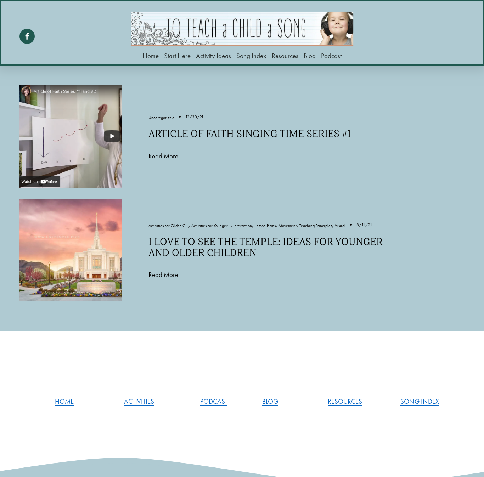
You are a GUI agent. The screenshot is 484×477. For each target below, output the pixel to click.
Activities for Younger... (211, 225)
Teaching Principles (315, 225)
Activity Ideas (213, 56)
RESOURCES (345, 401)
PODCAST (213, 401)
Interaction (242, 225)
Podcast (331, 56)
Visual (340, 225)
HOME (64, 401)
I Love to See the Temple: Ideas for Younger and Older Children (265, 247)
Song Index (251, 56)
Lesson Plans (265, 225)
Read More (163, 156)
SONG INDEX (419, 401)
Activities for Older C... (168, 225)
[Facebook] (27, 36)
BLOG (270, 401)
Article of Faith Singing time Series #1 (249, 133)
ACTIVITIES (139, 401)
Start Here (177, 56)
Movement (287, 225)
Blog (310, 56)
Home (151, 56)
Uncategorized (161, 117)
